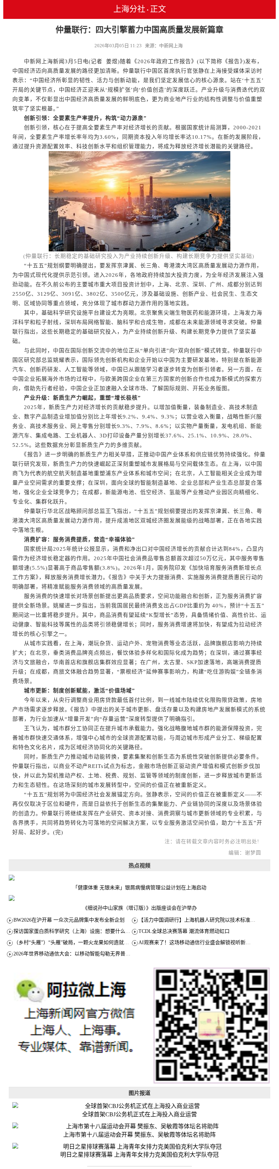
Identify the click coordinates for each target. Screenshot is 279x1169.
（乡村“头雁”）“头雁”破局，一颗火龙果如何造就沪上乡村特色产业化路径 (96, 942)
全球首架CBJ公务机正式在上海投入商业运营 (139, 1114)
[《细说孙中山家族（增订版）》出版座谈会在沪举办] (139, 898)
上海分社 (129, 8)
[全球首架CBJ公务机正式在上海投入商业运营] (139, 1106)
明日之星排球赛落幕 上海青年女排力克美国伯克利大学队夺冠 (139, 1155)
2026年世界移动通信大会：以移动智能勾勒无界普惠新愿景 (79, 953)
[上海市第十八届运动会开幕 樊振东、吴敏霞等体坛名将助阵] (139, 1127)
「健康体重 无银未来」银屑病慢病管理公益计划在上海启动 (139, 887)
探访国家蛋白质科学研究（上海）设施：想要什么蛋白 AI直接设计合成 (93, 931)
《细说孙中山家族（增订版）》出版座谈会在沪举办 (139, 908)
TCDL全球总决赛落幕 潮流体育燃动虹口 (184, 931)
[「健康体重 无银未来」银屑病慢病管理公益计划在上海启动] (139, 878)
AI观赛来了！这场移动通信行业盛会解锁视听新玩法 (197, 942)
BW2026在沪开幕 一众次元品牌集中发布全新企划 (69, 920)
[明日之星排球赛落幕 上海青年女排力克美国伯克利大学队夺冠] (139, 1147)
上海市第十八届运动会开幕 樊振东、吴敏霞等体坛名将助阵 (139, 1135)
